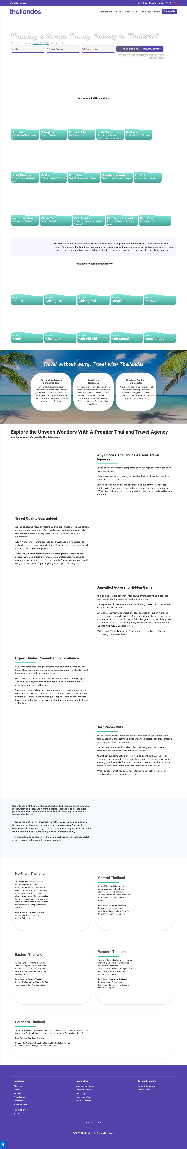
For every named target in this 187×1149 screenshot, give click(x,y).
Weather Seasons (83, 1101)
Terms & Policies (147, 1081)
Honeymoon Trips (156, 3)
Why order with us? (18, 3)
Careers (17, 1089)
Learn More (82, 1081)
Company (19, 1081)
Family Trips (142, 3)
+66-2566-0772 (21, 1110)
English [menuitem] (89, 1122)
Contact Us (169, 11)
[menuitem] (89, 1122)
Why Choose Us (21, 1104)
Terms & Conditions (146, 1086)
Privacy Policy (144, 1089)
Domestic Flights (83, 1089)
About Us (18, 1086)
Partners (17, 1093)
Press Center (19, 1097)
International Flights (85, 1086)
